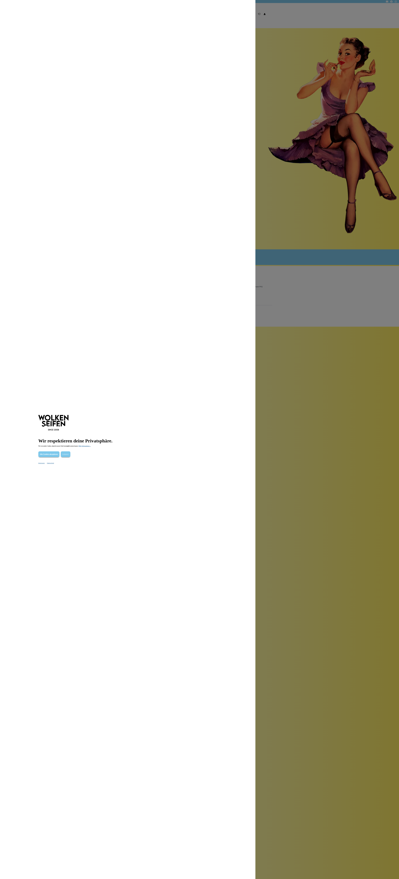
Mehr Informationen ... (85, 446)
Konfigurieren (65, 454)
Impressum (41, 463)
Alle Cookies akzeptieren (49, 454)
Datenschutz (50, 463)
